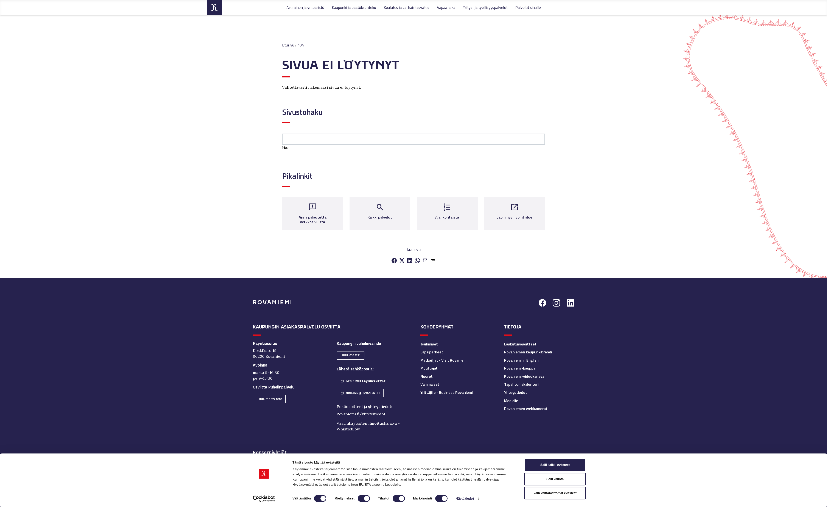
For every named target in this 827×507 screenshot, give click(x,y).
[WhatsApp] (417, 261)
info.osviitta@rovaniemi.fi (363, 381)
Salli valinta (555, 479)
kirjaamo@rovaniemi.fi (360, 393)
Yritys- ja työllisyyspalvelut (485, 7)
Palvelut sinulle (528, 7)
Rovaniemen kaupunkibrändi (528, 352)
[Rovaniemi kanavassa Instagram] (556, 303)
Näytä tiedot (464, 498)
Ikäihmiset (429, 344)
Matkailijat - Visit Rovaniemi (443, 360)
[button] (432, 260)
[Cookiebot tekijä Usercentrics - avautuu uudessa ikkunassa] (264, 498)
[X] (401, 261)
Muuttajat (429, 368)
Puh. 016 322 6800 (270, 399)
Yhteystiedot (515, 392)
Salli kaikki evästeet (555, 465)
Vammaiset (429, 384)
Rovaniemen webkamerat (525, 408)
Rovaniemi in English (521, 360)
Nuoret (426, 376)
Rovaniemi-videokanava (524, 376)
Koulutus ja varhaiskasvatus (406, 7)
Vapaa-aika (446, 7)
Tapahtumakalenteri (521, 384)
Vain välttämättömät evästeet (555, 493)
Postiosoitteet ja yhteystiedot (364, 406)
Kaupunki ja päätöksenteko (354, 7)
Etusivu (288, 45)
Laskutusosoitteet (520, 344)
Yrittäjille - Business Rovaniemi (446, 392)
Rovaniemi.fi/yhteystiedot (361, 413)
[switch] (364, 498)
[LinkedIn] (409, 261)
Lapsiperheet (431, 352)
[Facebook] (394, 261)
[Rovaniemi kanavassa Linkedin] (570, 303)
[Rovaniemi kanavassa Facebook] (542, 303)
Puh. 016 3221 (351, 355)
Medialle (511, 401)
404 (300, 45)
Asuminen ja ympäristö (305, 7)
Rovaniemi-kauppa (519, 368)
